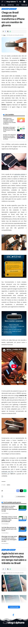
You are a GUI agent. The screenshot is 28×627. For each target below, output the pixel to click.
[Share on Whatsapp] (10, 31)
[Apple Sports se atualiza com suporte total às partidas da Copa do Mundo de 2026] (22, 507)
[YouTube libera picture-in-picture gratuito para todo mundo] (22, 529)
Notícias (12, 549)
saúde (8, 484)
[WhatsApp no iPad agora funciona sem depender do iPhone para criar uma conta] (21, 129)
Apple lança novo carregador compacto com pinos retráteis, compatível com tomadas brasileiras (9, 121)
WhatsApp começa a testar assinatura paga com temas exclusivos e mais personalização (10, 519)
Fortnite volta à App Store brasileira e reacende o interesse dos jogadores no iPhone (9, 137)
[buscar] (17, 1)
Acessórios (5, 8)
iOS (8, 549)
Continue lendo (14, 607)
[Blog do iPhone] (10, 2)
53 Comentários (21, 496)
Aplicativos (13, 8)
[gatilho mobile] (3, 2)
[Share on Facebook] (5, 31)
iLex (4, 35)
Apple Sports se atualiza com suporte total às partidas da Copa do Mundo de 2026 (9, 508)
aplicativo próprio (19, 174)
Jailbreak (4, 613)
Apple (3, 549)
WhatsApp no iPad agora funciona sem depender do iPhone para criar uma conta (9, 129)
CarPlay (21, 540)
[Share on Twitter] (8, 31)
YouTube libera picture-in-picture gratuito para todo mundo (9, 529)
